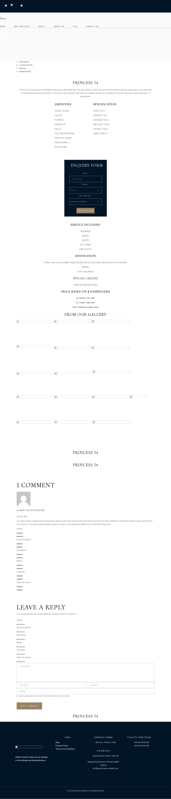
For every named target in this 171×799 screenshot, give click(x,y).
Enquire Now (85, 211)
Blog (58, 742)
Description (24, 62)
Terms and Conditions (65, 749)
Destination (21, 550)
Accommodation (24, 539)
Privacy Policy (62, 746)
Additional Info (25, 71)
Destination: (85, 195)
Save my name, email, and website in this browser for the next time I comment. (44, 696)
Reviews (22, 68)
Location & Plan (25, 65)
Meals (19, 561)
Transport (21, 572)
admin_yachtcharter (31, 510)
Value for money (23, 582)
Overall (19, 529)
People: (85, 184)
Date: (85, 173)
